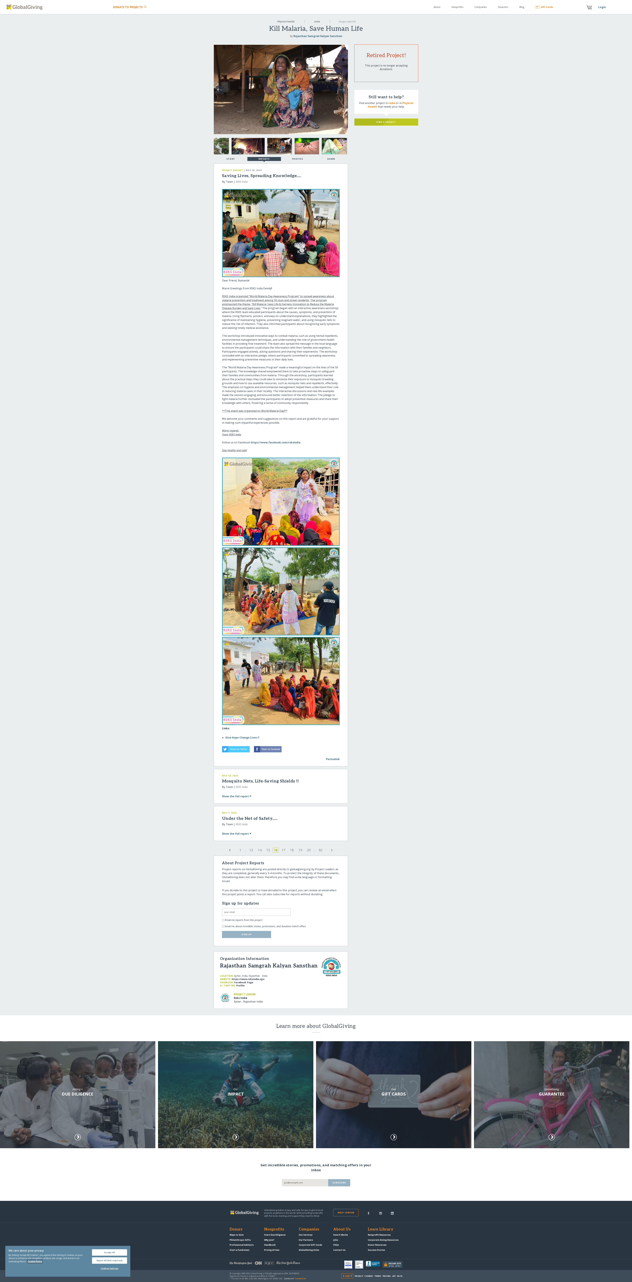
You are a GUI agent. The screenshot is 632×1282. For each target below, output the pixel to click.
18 (292, 850)
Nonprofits (457, 7)
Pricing (387, 1276)
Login (602, 7)
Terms (377, 1276)
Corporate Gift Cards (310, 1244)
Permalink (333, 759)
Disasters (503, 7)
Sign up (246, 934)
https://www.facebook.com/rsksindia (275, 442)
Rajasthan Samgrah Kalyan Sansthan (317, 36)
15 (268, 850)
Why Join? (269, 1239)
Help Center (346, 1212)
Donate (128, 7)
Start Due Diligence (275, 1234)
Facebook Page (243, 982)
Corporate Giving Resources (383, 1239)
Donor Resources (377, 1244)
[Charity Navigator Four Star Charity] (349, 1264)
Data (399, 1276)
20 (309, 850)
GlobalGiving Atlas (309, 1249)
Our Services (305, 1234)
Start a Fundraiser (240, 1249)
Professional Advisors (242, 1244)
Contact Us (339, 1249)
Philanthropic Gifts (240, 1239)
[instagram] (380, 1213)
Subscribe (339, 1182)
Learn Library (380, 1229)
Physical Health (285, 21)
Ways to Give (237, 1234)
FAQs (336, 1244)
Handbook (270, 1244)
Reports (264, 158)
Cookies (368, 1276)
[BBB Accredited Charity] (374, 1264)
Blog (521, 7)
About (437, 7)
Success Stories (376, 1249)
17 (283, 850)
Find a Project (386, 121)
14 (260, 850)
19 (300, 850)
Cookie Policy (35, 1261)
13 (251, 850)
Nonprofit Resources (379, 1234)
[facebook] (368, 1213)
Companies (480, 7)
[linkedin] (392, 1213)
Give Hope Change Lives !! (242, 737)
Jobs (335, 1239)
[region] (67, 1261)
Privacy (359, 1276)
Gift (547, 7)
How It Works (340, 1234)
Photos (297, 158)
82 (320, 850)
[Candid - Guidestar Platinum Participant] (360, 1264)
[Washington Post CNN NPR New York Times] (273, 1264)
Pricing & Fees (271, 1249)
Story (230, 158)
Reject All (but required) (109, 1260)
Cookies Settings (109, 1268)
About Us (342, 1229)
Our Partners (306, 1239)
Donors (236, 1229)
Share (331, 158)
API (393, 1276)
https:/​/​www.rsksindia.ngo (248, 979)
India (317, 21)
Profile (240, 985)
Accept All (109, 1252)
